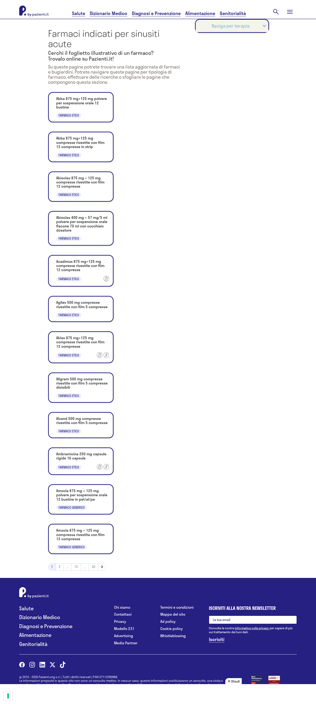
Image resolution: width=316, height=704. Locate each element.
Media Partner (125, 643)
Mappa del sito (172, 614)
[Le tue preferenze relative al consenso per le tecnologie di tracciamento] (8, 696)
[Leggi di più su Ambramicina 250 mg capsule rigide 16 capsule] (81, 461)
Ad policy (168, 621)
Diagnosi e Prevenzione (156, 13)
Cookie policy (171, 628)
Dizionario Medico (108, 13)
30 (93, 566)
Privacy (120, 621)
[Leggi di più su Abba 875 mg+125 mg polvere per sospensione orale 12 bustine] (81, 107)
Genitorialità (233, 13)
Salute (78, 13)
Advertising (123, 635)
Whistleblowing (173, 635)
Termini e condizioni (177, 607)
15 (76, 566)
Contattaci (123, 614)
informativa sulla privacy (252, 628)
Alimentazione (200, 13)
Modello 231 (124, 628)
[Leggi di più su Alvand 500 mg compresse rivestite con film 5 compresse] (81, 425)
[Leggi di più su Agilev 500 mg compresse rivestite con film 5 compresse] (81, 309)
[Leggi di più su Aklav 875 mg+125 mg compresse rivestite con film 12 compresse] (81, 347)
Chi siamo (122, 607)
